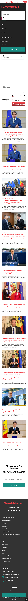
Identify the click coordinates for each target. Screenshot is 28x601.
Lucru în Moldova (6, 556)
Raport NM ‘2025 (6, 561)
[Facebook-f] (8, 510)
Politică (3, 130)
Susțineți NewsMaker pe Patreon (11, 534)
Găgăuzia (4, 550)
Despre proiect (6, 520)
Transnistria (4, 547)
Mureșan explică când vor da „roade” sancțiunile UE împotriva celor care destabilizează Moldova (12, 272)
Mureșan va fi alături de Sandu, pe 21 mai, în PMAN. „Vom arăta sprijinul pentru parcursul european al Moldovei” (13, 306)
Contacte (4, 526)
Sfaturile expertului (6, 558)
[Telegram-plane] (19, 510)
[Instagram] (14, 510)
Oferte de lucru (6, 529)
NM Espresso (5, 544)
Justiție (3, 553)
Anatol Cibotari (6, 175)
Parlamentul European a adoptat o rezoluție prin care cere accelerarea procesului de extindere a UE (12, 444)
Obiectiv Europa (5, 336)
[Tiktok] (16, 510)
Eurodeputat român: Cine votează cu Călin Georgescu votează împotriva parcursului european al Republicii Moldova (13, 134)
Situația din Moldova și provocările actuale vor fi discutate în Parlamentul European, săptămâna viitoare (14, 340)
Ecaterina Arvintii (6, 279)
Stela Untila (5, 209)
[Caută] (3, 86)
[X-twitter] (11, 510)
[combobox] (14, 87)
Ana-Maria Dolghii (6, 141)
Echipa (4, 523)
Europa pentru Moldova (7, 198)
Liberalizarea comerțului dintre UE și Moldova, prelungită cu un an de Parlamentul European (12, 202)
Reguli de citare (6, 531)
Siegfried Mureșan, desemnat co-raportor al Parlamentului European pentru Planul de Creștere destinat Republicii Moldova (14, 168)
